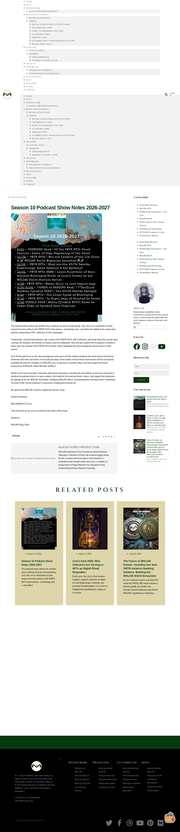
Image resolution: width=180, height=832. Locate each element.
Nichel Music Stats (41, 44)
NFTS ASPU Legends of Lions (151, 232)
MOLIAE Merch (145, 219)
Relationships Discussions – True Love (153, 213)
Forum (29, 87)
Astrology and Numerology (150, 229)
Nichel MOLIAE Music (37, 15)
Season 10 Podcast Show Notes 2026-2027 (157, 399)
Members (33, 54)
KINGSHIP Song (39, 37)
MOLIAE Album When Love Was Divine (51, 24)
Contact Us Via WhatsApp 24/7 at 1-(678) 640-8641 (90, 742)
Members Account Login (44, 60)
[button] (166, 94)
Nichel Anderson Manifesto (43, 11)
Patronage (31, 67)
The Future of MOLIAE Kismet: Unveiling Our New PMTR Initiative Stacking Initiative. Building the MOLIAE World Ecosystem (158, 448)
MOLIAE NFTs (145, 208)
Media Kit (31, 64)
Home (29, 96)
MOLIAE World (33, 77)
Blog (28, 5)
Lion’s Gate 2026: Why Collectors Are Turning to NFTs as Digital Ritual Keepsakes (156, 420)
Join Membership (40, 57)
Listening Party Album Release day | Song (53, 41)
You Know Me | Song (42, 28)
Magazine (31, 83)
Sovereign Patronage (40, 70)
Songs (32, 21)
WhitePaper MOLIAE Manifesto (44, 74)
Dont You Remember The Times (47, 31)
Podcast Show (36, 51)
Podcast (30, 47)
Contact (30, 90)
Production (32, 8)
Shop (28, 80)
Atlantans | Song (41, 34)
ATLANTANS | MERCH (148, 236)
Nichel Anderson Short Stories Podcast (151, 224)
